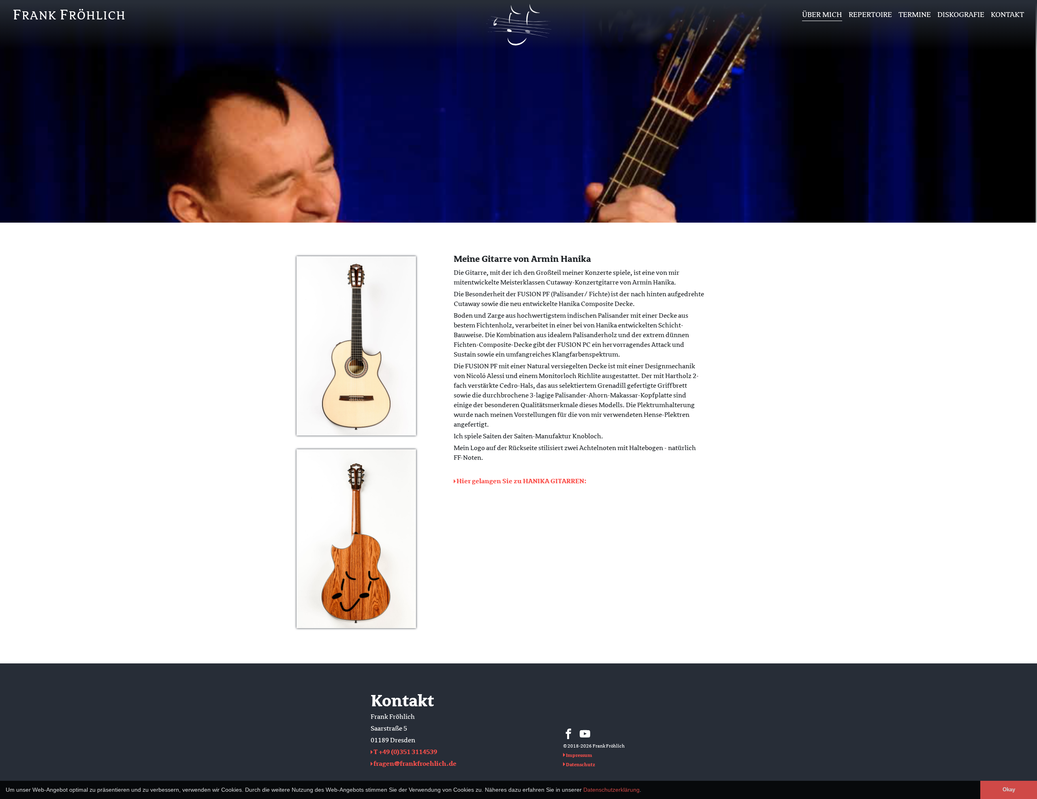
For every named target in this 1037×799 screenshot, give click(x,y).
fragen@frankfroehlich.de (415, 763)
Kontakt (1007, 15)
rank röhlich (69, 15)
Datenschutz (580, 764)
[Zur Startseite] (518, 47)
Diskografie (960, 15)
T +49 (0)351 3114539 (405, 752)
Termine (914, 15)
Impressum (579, 755)
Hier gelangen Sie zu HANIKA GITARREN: (521, 481)
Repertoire (870, 15)
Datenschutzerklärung (611, 789)
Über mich (822, 15)
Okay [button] (1009, 790)
